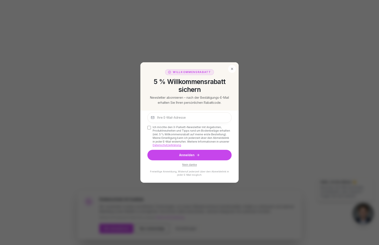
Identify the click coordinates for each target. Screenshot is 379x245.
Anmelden (187, 155)
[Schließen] (232, 69)
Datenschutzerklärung (167, 145)
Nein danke (189, 164)
